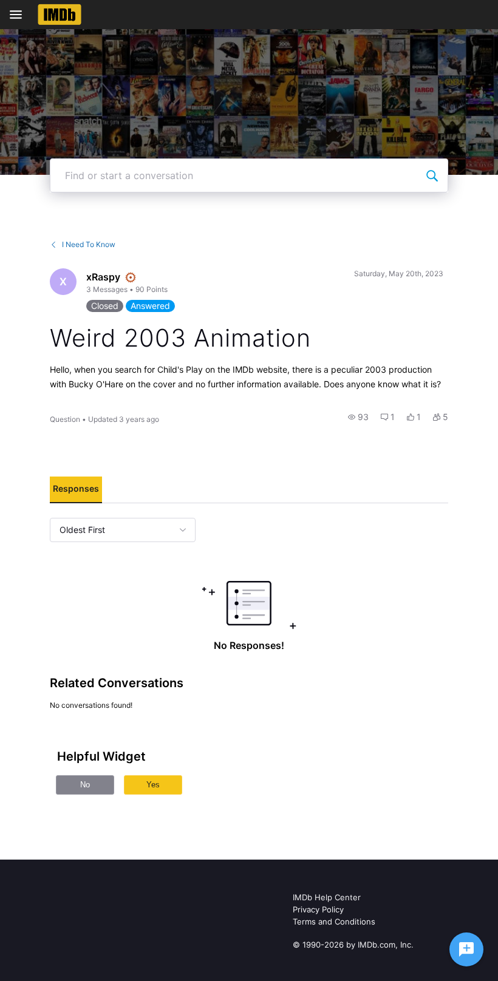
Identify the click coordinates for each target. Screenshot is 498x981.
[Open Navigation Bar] (19, 14)
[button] (358, 417)
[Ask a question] (466, 949)
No (85, 784)
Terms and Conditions (334, 921)
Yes (153, 784)
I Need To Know (88, 244)
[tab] (76, 490)
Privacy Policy (318, 909)
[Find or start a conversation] (431, 175)
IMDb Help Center (327, 897)
